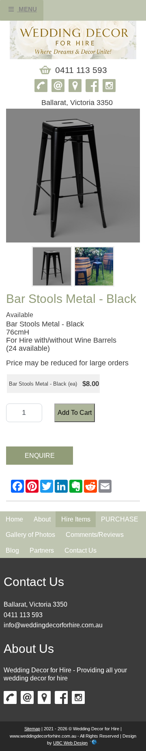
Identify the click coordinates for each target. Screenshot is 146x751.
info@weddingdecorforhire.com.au (53, 625)
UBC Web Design (70, 742)
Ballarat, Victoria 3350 (35, 604)
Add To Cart (75, 412)
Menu (27, 9)
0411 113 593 (23, 615)
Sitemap (32, 728)
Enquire (40, 455)
